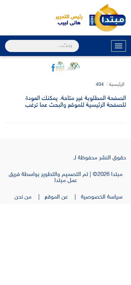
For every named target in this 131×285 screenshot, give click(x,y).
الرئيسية (116, 84)
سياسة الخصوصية (103, 197)
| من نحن (29, 197)
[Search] (8, 41)
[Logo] (65, 17)
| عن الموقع (63, 197)
